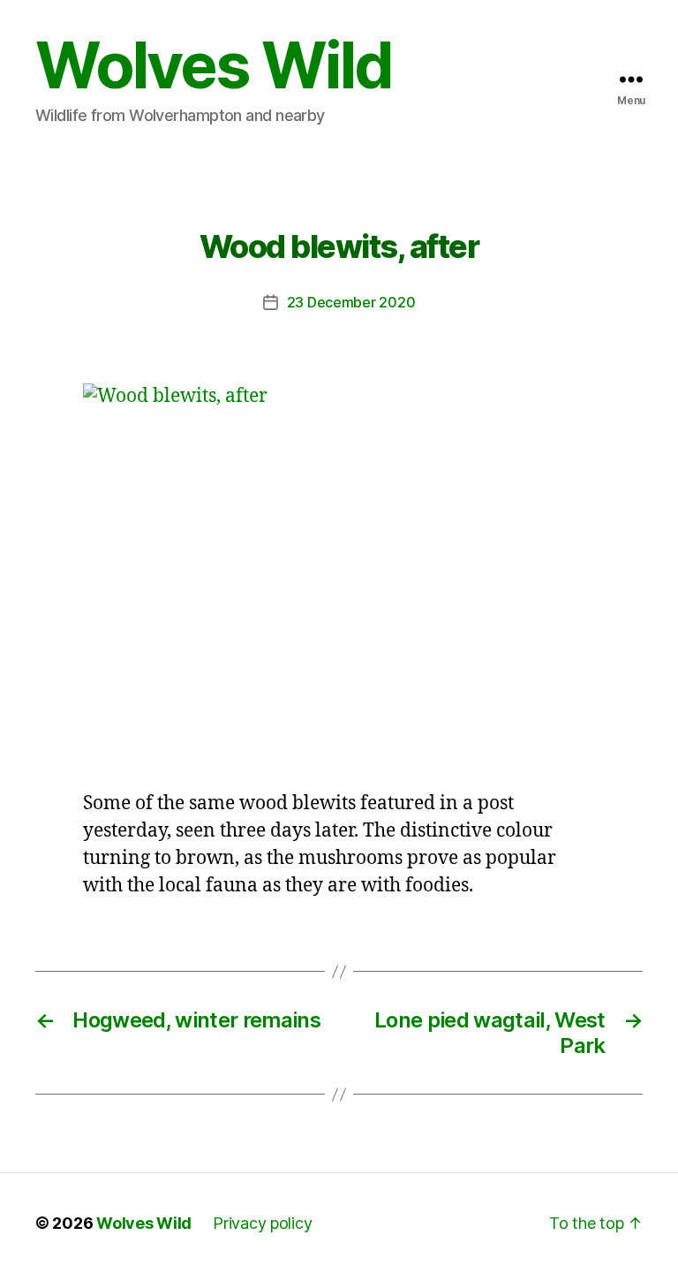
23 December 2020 (351, 302)
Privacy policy (262, 1223)
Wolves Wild (213, 65)
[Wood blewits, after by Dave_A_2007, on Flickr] (339, 575)
